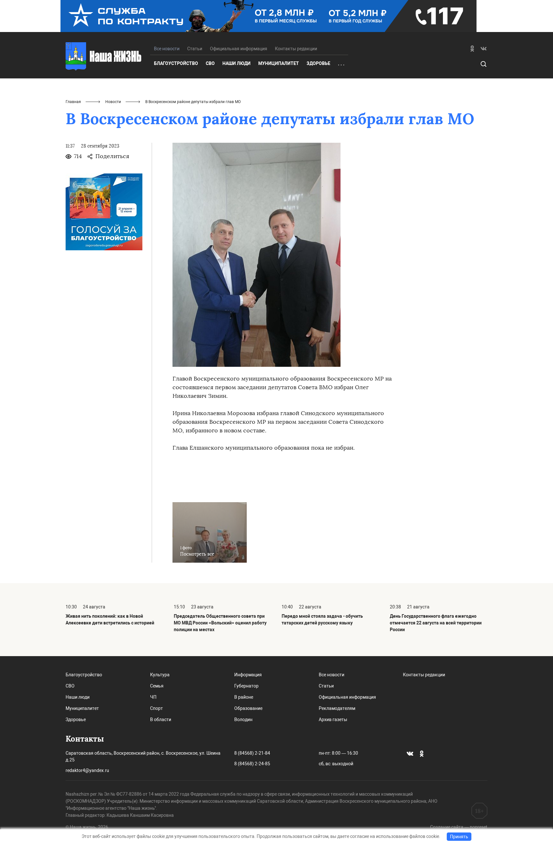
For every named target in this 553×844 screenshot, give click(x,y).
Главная (73, 102)
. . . (341, 64)
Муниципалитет (278, 63)
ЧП (153, 697)
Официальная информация (238, 48)
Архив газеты (333, 719)
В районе (243, 697)
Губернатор (246, 685)
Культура (160, 674)
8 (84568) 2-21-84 (252, 753)
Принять (459, 836)
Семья (157, 685)
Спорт (156, 708)
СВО (210, 63)
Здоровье (318, 63)
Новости (113, 102)
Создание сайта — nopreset (458, 827)
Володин (243, 719)
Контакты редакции (296, 48)
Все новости (331, 674)
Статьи (194, 48)
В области (160, 719)
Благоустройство (176, 63)
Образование (248, 708)
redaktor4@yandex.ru (87, 770)
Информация (248, 674)
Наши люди (236, 63)
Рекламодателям (337, 708)
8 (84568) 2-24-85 (252, 763)
